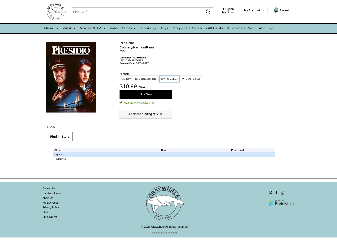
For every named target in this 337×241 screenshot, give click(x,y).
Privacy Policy (50, 207)
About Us (47, 197)
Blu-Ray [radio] (126, 78)
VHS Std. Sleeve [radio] (191, 78)
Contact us (48, 188)
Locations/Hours (51, 193)
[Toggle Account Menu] (263, 10)
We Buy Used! (50, 202)
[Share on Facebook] (66, 126)
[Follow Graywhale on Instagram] (282, 192)
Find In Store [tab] (60, 136)
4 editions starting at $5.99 (145, 114)
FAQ (45, 212)
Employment (49, 216)
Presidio (127, 43)
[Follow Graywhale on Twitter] (270, 192)
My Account (252, 10)
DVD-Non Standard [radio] (146, 78)
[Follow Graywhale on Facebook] (276, 192)
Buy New (146, 94)
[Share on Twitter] (60, 126)
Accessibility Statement (164, 232)
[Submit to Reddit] (72, 126)
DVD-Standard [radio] (169, 79)
